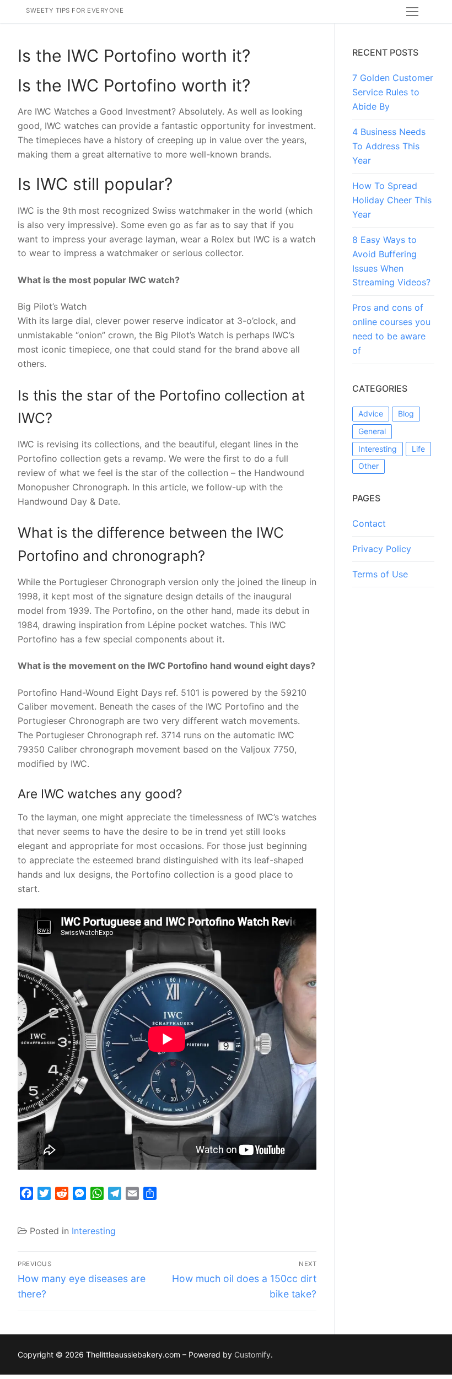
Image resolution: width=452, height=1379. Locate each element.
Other (368, 466)
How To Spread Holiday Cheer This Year (392, 200)
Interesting (94, 1230)
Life (418, 448)
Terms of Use (380, 574)
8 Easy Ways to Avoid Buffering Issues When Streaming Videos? (391, 261)
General (372, 431)
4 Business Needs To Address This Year (389, 146)
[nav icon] (412, 11)
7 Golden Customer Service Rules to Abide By (392, 92)
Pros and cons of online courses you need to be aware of (391, 329)
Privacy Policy (381, 548)
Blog (406, 413)
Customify (252, 1354)
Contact (369, 523)
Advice (370, 413)
